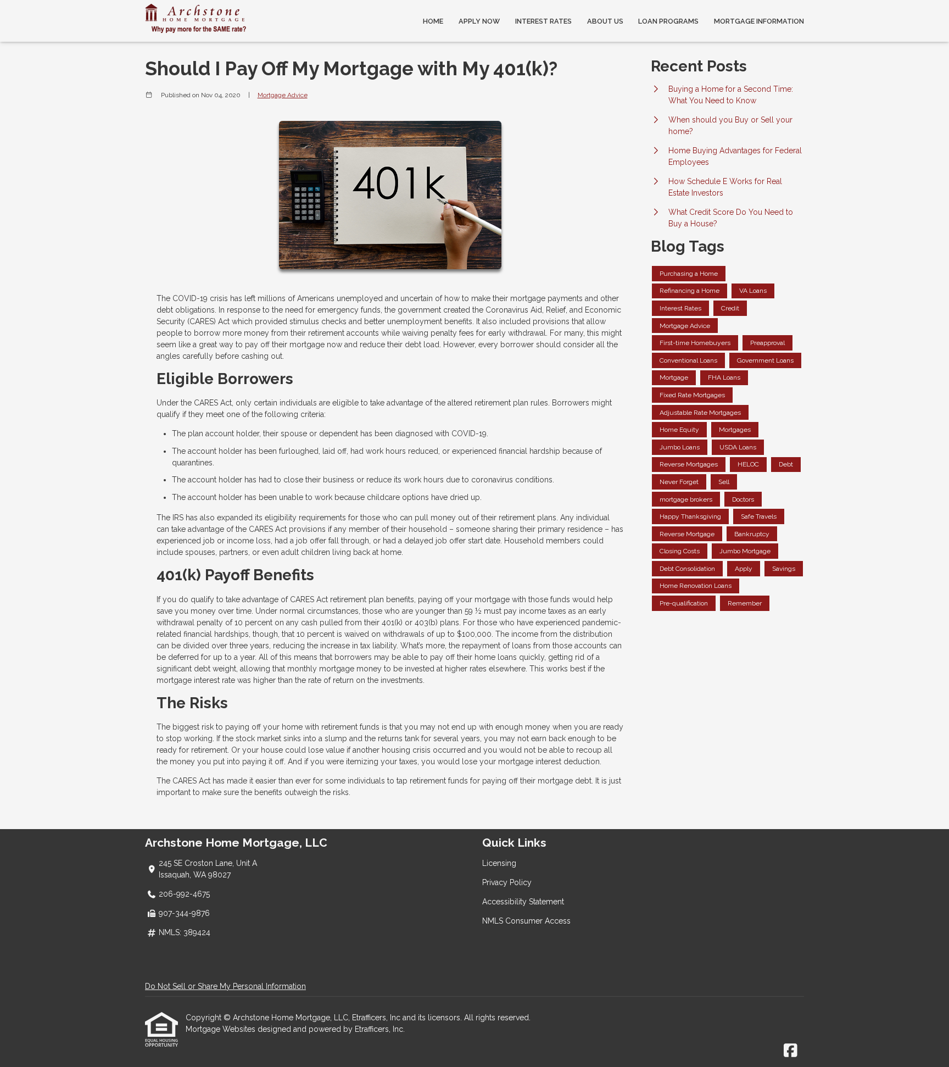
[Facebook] (790, 1051)
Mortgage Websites (222, 1029)
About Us (605, 21)
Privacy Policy (507, 882)
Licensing (499, 863)
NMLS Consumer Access (526, 920)
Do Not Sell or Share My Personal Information (225, 986)
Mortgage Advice (283, 95)
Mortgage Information (759, 21)
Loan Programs (668, 21)
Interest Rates (543, 21)
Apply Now (479, 21)
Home (433, 21)
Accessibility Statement (523, 901)
